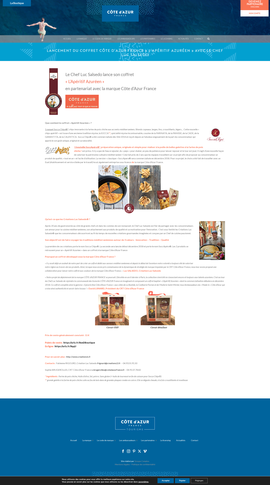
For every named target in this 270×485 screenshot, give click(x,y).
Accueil (67, 39)
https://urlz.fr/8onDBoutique (79, 342)
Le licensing (167, 39)
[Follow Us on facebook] (123, 451)
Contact (198, 39)
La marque (82, 39)
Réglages (199, 480)
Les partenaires (148, 440)
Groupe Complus (141, 461)
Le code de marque (102, 39)
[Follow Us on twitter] (139, 451)
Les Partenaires (147, 39)
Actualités (183, 39)
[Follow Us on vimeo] (145, 451)
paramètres (143, 482)
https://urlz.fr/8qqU (65, 346)
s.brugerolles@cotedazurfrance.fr (108, 369)
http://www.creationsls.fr (78, 356)
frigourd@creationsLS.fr (109, 363)
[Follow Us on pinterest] (134, 451)
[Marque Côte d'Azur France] (120, 17)
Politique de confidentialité (143, 464)
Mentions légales (122, 464)
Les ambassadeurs (126, 39)
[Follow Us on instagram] (128, 451)
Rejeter (182, 480)
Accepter (166, 480)
